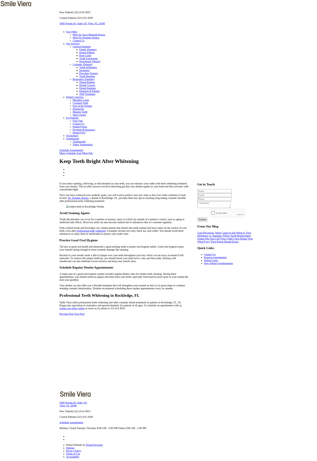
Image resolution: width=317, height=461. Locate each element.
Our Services (73, 43)
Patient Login (211, 260)
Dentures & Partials (89, 91)
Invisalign (84, 70)
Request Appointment (215, 257)
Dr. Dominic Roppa (78, 198)
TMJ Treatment (87, 94)
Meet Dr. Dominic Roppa (86, 37)
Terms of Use (73, 453)
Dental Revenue (94, 445)
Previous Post (66, 314)
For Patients (72, 117)
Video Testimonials (83, 144)
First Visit (78, 120)
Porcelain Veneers (88, 73)
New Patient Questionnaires (218, 263)
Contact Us (78, 40)
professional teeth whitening (91, 230)
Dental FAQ (79, 132)
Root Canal (85, 55)
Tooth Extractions (88, 58)
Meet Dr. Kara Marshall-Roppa (89, 34)
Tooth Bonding (87, 76)
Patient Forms (80, 126)
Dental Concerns (75, 97)
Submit (202, 219)
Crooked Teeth (80, 103)
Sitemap (70, 447)
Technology (72, 135)
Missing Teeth (80, 112)
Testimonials (72, 138)
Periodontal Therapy (90, 61)
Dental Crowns (87, 85)
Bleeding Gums (81, 100)
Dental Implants (87, 88)
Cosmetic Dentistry (83, 64)
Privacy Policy (73, 450)
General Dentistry (82, 46)
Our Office (71, 31)
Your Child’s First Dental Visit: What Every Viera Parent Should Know (225, 240)
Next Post (79, 314)
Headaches (78, 109)
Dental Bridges (87, 82)
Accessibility (72, 456)
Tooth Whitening (88, 67)
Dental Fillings (87, 52)
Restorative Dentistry (84, 79)
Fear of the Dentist (82, 106)
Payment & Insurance (84, 129)
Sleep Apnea (79, 114)
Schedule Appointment (71, 150)
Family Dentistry (88, 49)
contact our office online (72, 308)
